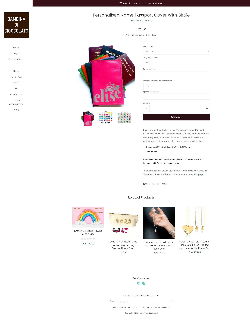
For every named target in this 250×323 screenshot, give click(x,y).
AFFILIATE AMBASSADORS (16, 102)
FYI (16, 88)
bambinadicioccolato (148, 313)
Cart (17, 47)
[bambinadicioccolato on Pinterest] (138, 283)
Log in (16, 53)
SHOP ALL (16, 76)
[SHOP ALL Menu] (22, 77)
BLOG (16, 110)
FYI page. (199, 174)
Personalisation (149, 69)
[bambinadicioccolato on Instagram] (143, 283)
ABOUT (16, 82)
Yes (148, 86)
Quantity (146, 103)
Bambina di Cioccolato (141, 20)
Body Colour (148, 46)
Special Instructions (151, 92)
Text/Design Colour (150, 58)
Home (16, 71)
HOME (115, 307)
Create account (16, 59)
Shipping (130, 35)
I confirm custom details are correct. (157, 81)
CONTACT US (16, 94)
